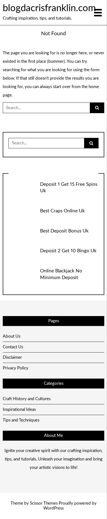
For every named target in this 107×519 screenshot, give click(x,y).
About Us (11, 336)
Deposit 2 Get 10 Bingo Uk (68, 251)
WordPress (53, 508)
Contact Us (13, 347)
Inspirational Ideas (19, 409)
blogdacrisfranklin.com (49, 8)
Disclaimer (12, 357)
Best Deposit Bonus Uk (64, 231)
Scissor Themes (44, 503)
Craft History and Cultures (27, 399)
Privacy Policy (15, 368)
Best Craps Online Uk (62, 211)
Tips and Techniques (21, 420)
